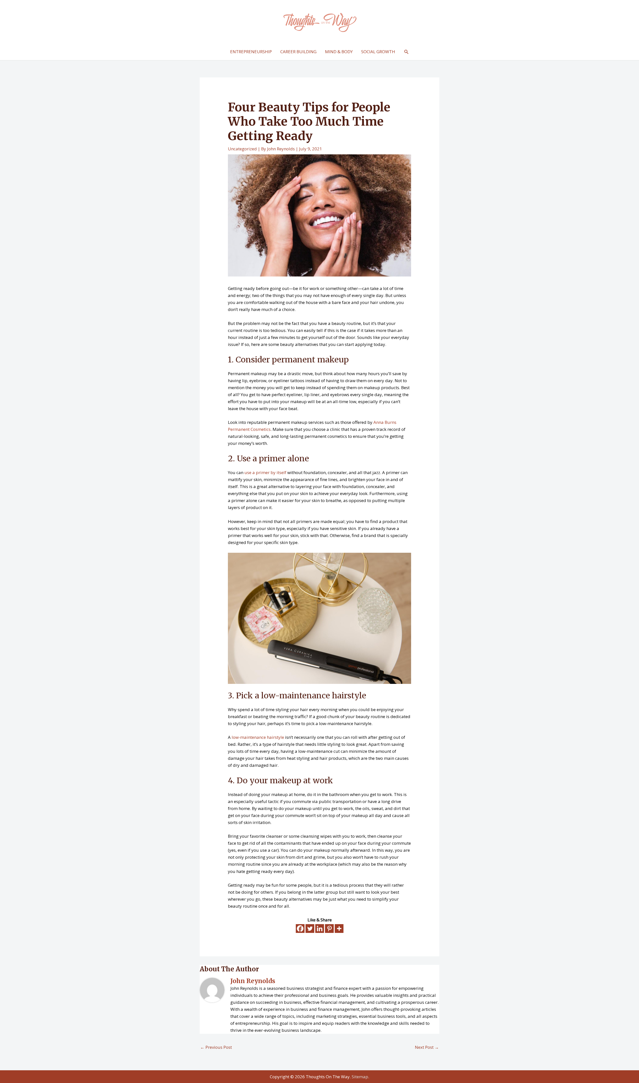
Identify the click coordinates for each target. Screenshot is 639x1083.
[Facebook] (300, 928)
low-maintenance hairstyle (258, 737)
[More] (339, 928)
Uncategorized (242, 149)
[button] (406, 51)
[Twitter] (310, 928)
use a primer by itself (265, 472)
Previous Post (216, 1047)
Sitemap (360, 1077)
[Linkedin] (319, 928)
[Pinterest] (329, 928)
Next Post (427, 1047)
